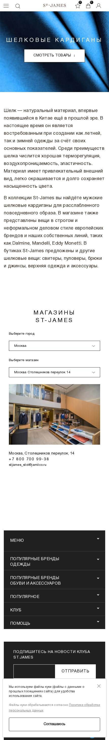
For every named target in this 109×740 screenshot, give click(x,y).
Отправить (75, 671)
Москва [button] (20, 346)
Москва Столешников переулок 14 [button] (42, 372)
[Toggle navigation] (5, 6)
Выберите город (21, 333)
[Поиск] (17, 6)
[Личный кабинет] (98, 6)
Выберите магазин (24, 360)
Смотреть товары (54, 55)
